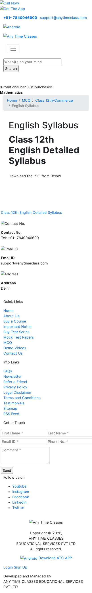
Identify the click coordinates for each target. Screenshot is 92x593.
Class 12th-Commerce (54, 100)
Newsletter (12, 376)
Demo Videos (14, 348)
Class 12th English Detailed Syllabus (31, 212)
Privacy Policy (15, 387)
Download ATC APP (54, 558)
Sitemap (10, 408)
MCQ (26, 100)
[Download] (11, 26)
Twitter (18, 507)
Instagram (20, 491)
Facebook (20, 497)
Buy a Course (14, 321)
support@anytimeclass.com (63, 17)
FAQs (7, 371)
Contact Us (13, 353)
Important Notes (17, 326)
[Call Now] (9, 2)
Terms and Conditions (21, 397)
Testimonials (13, 403)
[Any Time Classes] (20, 36)
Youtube (19, 486)
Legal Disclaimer (17, 392)
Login (8, 567)
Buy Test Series (16, 332)
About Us (11, 316)
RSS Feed (11, 413)
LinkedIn (19, 502)
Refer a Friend (15, 381)
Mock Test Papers (18, 337)
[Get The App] (12, 8)
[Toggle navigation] (13, 48)
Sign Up (20, 567)
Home (12, 100)
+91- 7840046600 (20, 17)
